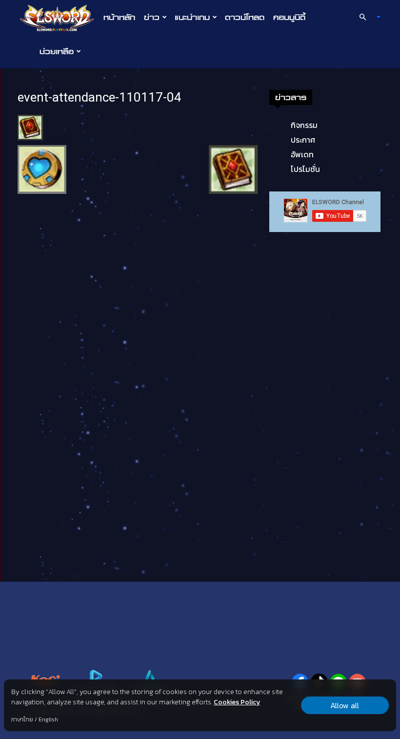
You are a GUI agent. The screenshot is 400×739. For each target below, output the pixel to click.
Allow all (344, 705)
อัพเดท (302, 154)
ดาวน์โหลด (244, 17)
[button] (365, 17)
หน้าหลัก (119, 17)
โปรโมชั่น (305, 169)
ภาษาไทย (22, 719)
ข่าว (152, 17)
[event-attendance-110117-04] (30, 126)
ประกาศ (303, 140)
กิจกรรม (304, 125)
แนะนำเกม (192, 17)
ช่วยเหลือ (57, 51)
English (48, 719)
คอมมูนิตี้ (289, 17)
